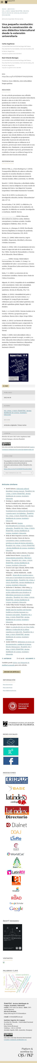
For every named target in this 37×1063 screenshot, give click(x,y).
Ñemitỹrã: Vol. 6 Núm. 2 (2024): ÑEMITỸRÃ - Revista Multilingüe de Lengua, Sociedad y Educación (20, 599)
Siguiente (29, 658)
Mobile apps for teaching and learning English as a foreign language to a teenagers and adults (18, 612)
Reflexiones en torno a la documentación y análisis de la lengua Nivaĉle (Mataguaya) (20, 644)
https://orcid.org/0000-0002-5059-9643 (12, 53)
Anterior (7, 658)
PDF (6, 386)
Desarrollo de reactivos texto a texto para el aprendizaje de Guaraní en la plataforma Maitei (20, 577)
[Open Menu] (2, 2)
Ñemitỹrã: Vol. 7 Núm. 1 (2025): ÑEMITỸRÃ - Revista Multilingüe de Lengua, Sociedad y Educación (20, 530)
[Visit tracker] (4, 962)
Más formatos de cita (13, 473)
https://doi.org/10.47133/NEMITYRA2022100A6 (17, 76)
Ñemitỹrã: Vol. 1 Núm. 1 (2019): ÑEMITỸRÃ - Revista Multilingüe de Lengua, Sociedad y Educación (19, 562)
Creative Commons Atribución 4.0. (15, 1040)
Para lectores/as (8, 685)
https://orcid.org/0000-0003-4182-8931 (11, 67)
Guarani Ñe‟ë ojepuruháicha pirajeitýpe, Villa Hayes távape (18, 557)
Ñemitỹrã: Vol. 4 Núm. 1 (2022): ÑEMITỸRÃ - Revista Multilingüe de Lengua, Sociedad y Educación (20, 548)
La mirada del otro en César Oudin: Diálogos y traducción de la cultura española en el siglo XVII (20, 629)
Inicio (4, 9)
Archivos (10, 9)
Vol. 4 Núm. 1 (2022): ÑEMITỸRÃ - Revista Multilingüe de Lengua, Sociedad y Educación (15, 13)
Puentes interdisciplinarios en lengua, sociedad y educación (19, 525)
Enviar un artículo (11, 672)
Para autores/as (7, 687)
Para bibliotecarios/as (9, 690)
